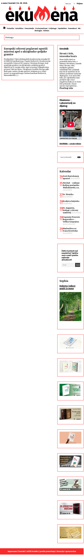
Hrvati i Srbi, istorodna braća (68, 55)
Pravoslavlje (29, 28)
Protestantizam (41, 28)
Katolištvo (19, 28)
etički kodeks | (33, 551)
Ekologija (38, 31)
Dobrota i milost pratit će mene (67, 287)
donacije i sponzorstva (66, 551)
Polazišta (10, 28)
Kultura (46, 31)
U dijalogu (52, 28)
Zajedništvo (62, 28)
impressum (12, 551)
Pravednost (72, 28)
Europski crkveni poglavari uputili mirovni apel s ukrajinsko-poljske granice (26, 51)
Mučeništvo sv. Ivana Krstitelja (70, 229)
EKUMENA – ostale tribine (70, 144)
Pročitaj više (66, 88)
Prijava (80, 3)
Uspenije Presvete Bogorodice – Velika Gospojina (71, 219)
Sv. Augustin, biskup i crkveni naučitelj (70, 210)
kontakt (12, 3)
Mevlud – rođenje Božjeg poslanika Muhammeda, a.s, (71, 185)
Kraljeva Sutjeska (71, 201)
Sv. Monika (68, 194)
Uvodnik (64, 48)
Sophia (64, 281)
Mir (79, 28)
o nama (4, 3)
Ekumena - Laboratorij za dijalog (68, 103)
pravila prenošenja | (48, 551)
